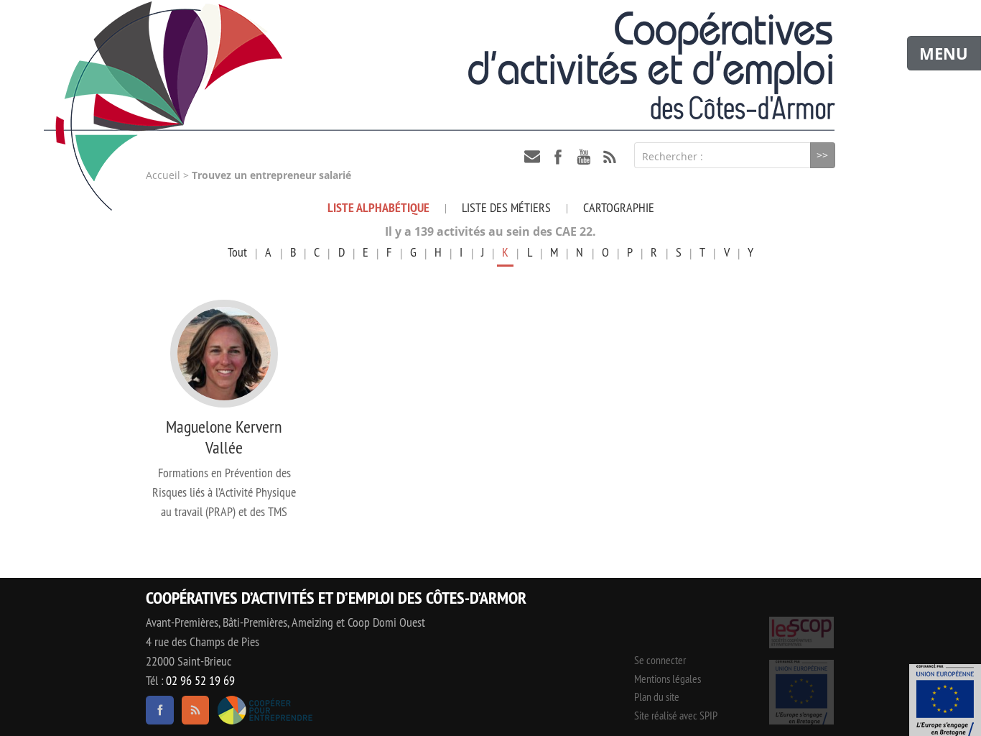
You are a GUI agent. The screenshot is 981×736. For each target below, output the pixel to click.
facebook (558, 156)
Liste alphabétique (378, 207)
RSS (609, 156)
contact (532, 156)
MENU (943, 53)
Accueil (163, 175)
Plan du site (656, 696)
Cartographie (618, 207)
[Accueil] (490, 65)
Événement (945, 700)
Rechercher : (672, 156)
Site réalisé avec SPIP (675, 715)
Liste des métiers (506, 207)
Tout (237, 252)
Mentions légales (667, 678)
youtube (583, 156)
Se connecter (660, 660)
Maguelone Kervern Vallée (224, 436)
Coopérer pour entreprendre (264, 710)
